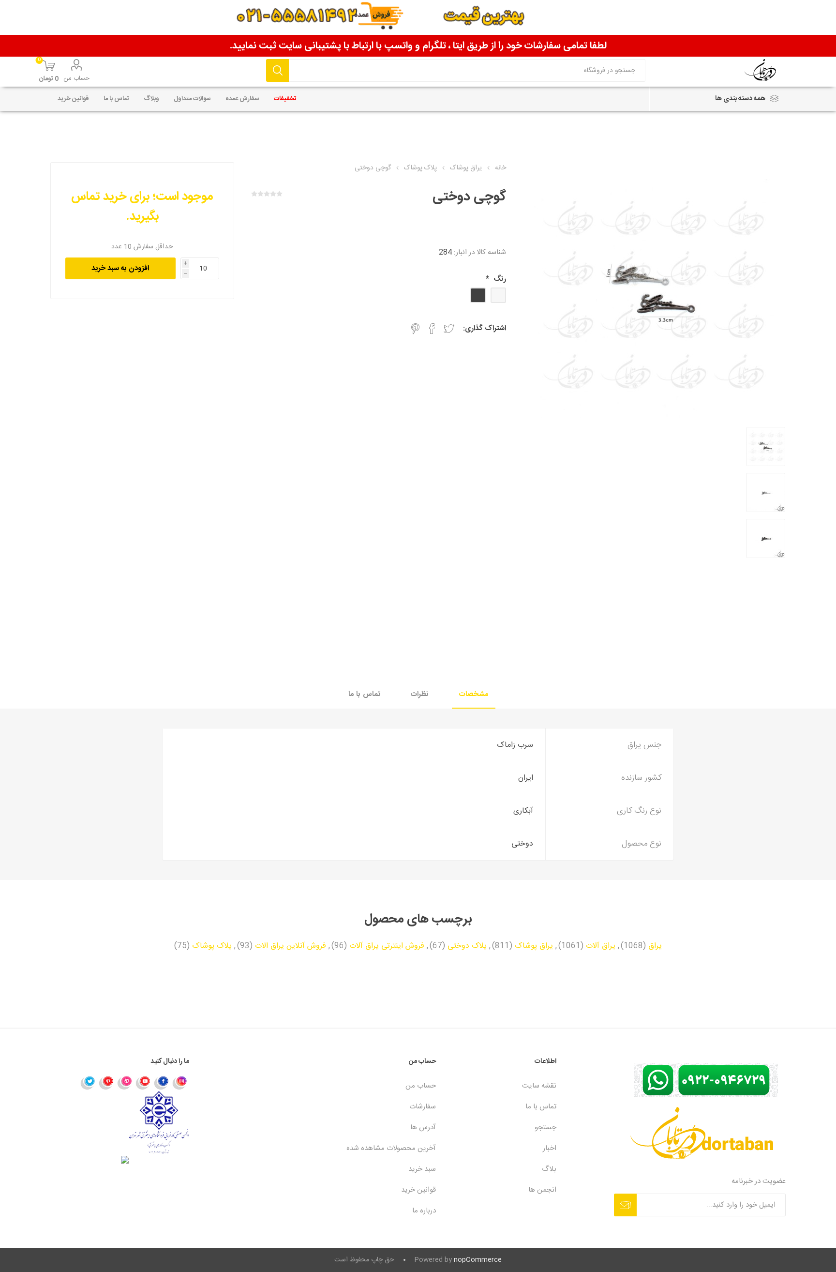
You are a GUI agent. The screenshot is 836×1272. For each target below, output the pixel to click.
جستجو (277, 70)
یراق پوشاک (534, 946)
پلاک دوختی (467, 946)
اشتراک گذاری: (484, 328)
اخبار (549, 1148)
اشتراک (625, 1205)
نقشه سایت (539, 1086)
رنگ (499, 279)
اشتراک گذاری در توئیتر (449, 328)
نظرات (420, 694)
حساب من (76, 78)
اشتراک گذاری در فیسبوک (432, 328)
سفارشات (422, 1107)
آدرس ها (423, 1127)
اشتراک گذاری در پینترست (415, 328)
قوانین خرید (418, 1190)
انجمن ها (542, 1190)
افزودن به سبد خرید (120, 268)
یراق (655, 946)
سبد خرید (422, 1169)
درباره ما (424, 1211)
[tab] (473, 695)
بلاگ (549, 1169)
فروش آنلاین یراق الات (290, 946)
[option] (766, 447)
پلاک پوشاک (212, 946)
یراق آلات (600, 946)
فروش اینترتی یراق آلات (386, 946)
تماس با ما (364, 694)
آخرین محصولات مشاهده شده (391, 1148)
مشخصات (473, 694)
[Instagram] (180, 1082)
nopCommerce (478, 1260)
